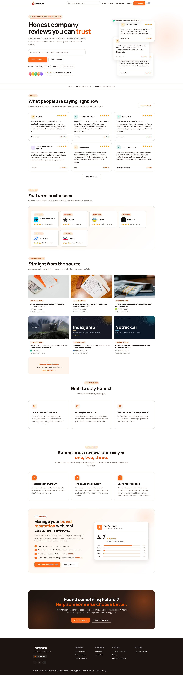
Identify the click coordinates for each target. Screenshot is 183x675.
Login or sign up (141, 651)
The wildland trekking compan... (44, 147)
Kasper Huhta (121, 137)
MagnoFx (39, 117)
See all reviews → (91, 177)
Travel (47, 66)
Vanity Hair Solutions (129, 147)
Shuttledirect (84, 147)
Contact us (99, 655)
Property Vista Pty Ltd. (87, 117)
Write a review (107, 3)
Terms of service (88, 671)
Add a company (81, 658)
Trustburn (40, 648)
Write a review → (147, 106)
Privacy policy (75, 671)
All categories (80, 651)
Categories (120, 3)
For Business (68, 66)
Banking (39, 66)
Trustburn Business (119, 651)
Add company (56, 59)
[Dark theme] (148, 3)
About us (98, 651)
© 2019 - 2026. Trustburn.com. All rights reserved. (51, 671)
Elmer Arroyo (35, 137)
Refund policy (101, 671)
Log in (129, 3)
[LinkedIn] (44, 662)
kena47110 (77, 137)
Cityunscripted (131, 25)
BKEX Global (126, 117)
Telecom (56, 66)
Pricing (114, 655)
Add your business (119, 658)
